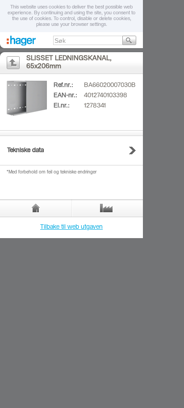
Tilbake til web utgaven (71, 227)
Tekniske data (25, 151)
